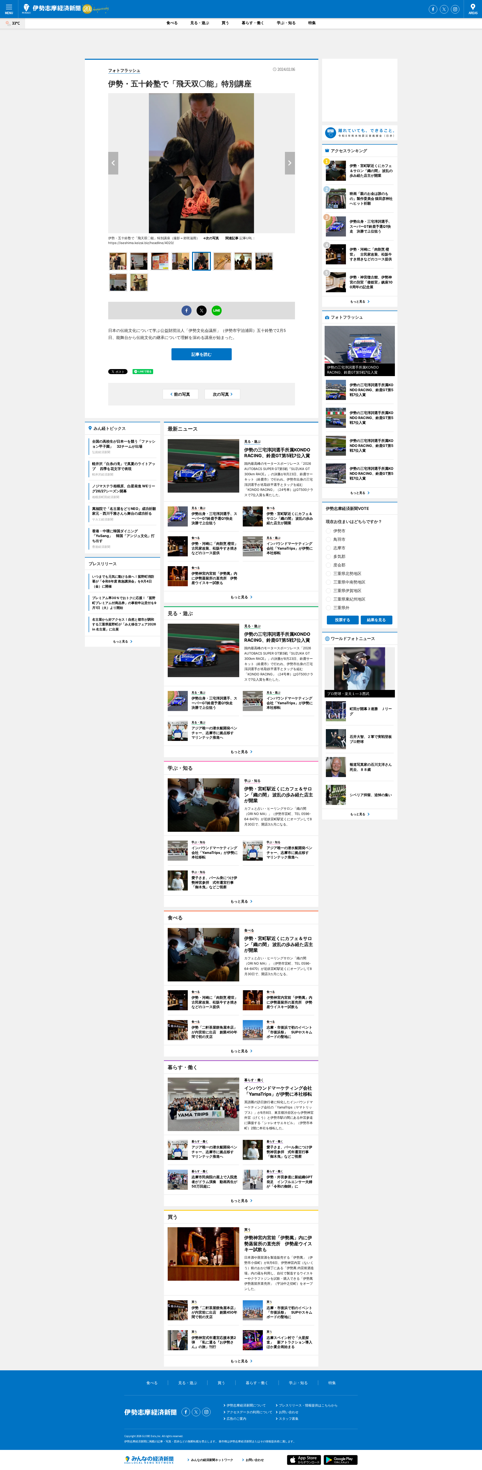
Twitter (444, 9)
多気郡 (339, 556)
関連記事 (231, 238)
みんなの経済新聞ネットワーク (148, 1460)
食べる (172, 22)
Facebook (433, 9)
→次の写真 (212, 238)
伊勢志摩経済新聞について (246, 1405)
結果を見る (376, 620)
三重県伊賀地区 (347, 590)
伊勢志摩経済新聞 (51, 9)
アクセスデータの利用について (249, 1412)
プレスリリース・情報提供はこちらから (308, 1405)
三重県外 (341, 607)
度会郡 (339, 565)
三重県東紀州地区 (349, 599)
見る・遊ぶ (199, 22)
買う (225, 22)
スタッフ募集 (288, 1419)
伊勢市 (339, 530)
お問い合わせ (288, 1412)
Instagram (455, 9)
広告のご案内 (236, 1419)
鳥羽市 (339, 539)
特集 (312, 22)
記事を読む (202, 354)
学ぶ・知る (286, 22)
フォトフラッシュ (124, 70)
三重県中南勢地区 (349, 582)
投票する (342, 620)
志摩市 (339, 548)
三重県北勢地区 (347, 573)
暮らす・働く (253, 22)
